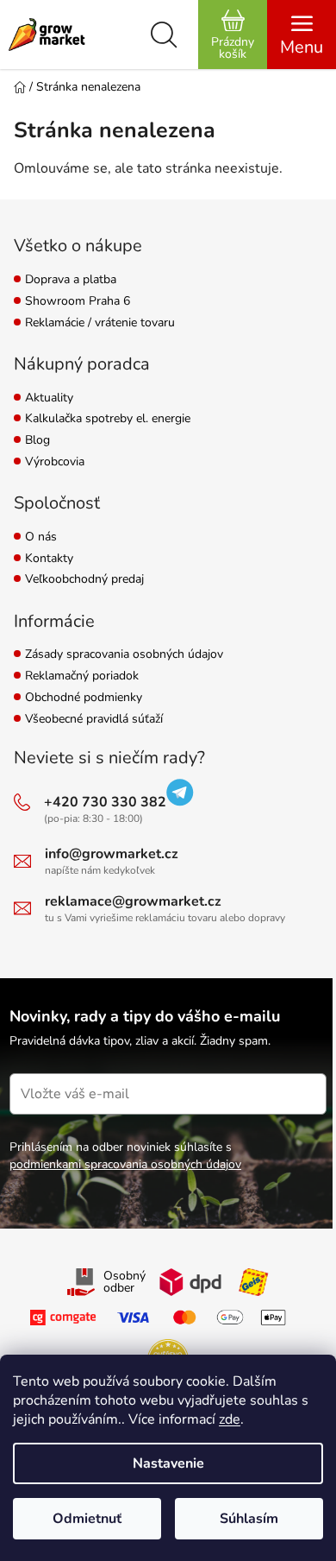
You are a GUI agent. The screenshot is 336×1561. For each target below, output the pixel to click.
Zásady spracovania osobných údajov (124, 655)
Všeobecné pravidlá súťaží (94, 719)
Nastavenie (168, 1463)
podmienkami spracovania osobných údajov (125, 1164)
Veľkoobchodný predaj (84, 579)
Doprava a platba (70, 280)
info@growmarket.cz (111, 853)
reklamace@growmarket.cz (133, 901)
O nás (41, 537)
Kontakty (49, 559)
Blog (37, 440)
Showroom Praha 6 (77, 301)
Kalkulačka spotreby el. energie (107, 419)
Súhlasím (249, 1518)
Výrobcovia (54, 462)
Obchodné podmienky (83, 698)
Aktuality (49, 398)
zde (229, 1419)
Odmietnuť (87, 1518)
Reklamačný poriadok (82, 676)
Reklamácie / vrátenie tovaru (100, 323)
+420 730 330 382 (105, 802)
